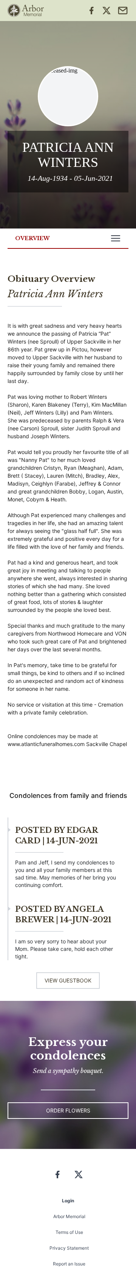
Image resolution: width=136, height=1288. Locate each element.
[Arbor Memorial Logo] (26, 10)
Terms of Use (69, 1232)
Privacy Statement (69, 1248)
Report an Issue (69, 1264)
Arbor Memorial (69, 1216)
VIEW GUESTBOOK (68, 980)
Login (68, 1200)
